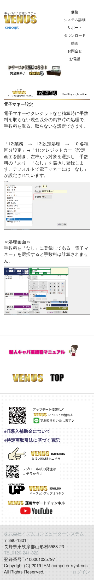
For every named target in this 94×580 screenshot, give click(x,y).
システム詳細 (75, 19)
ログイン (81, 571)
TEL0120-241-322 (21, 552)
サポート (74, 27)
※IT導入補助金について (27, 431)
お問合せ (74, 50)
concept (11, 27)
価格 (74, 11)
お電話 (74, 58)
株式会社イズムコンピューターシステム (44, 533)
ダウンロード (75, 35)
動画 (74, 43)
